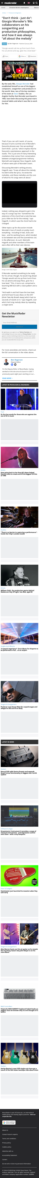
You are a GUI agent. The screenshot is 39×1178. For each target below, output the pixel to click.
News (4, 44)
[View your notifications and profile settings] (24, 3)
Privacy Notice (27, 334)
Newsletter (33, 56)
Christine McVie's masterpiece (19, 7)
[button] (2, 3)
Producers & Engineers (15, 13)
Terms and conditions (9, 1138)
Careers (4, 1159)
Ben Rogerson (14, 43)
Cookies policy (6, 1147)
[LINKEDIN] (12, 364)
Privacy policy (6, 1143)
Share (6, 56)
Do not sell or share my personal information (16, 1164)
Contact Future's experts (10, 1134)
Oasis (16, 93)
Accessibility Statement (9, 1155)
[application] (19, 193)
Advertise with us (7, 1151)
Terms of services (25, 332)
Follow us (23, 56)
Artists (4, 13)
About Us (5, 1130)
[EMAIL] (15, 364)
